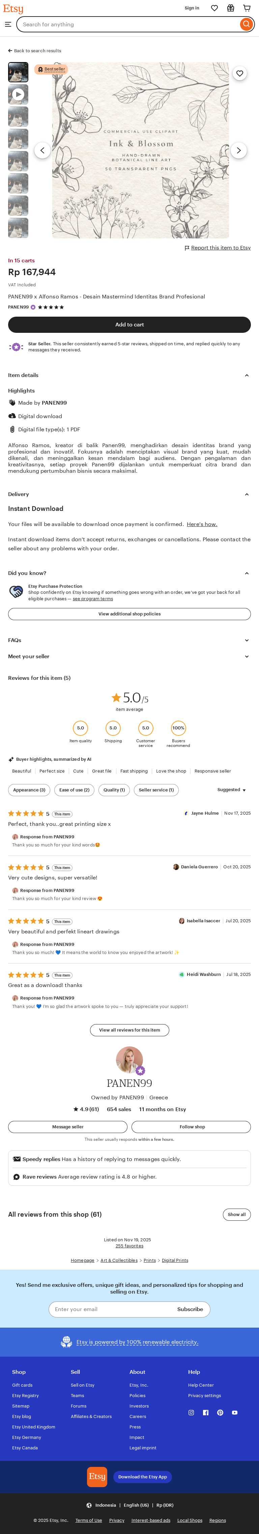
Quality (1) (114, 789)
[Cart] (247, 8)
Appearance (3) (29, 789)
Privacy (116, 1520)
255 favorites (129, 1245)
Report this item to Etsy (221, 247)
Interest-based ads (151, 1520)
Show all (237, 1214)
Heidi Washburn (204, 974)
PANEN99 (18, 307)
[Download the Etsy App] (97, 1477)
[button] (140, 1071)
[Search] (246, 24)
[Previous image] (42, 150)
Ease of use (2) (74, 789)
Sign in (192, 7)
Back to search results (37, 50)
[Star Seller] (33, 307)
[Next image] (239, 150)
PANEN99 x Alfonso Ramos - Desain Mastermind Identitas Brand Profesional (106, 296)
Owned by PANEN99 (117, 1097)
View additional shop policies (129, 613)
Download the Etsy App (142, 1476)
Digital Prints (175, 1260)
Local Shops (189, 1520)
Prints (150, 1260)
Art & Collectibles (118, 1260)
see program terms (93, 598)
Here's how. (202, 524)
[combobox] (127, 24)
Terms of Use (89, 1520)
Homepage (82, 1260)
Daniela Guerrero (199, 866)
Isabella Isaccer (203, 920)
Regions (217, 1520)
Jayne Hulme (205, 813)
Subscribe (190, 1309)
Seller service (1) (156, 789)
